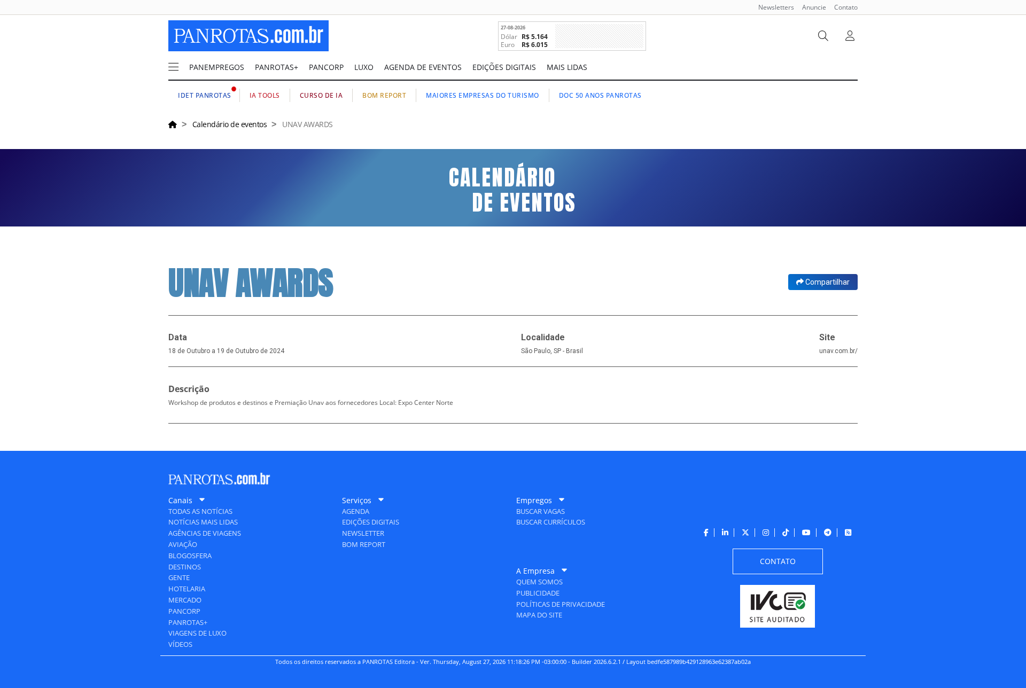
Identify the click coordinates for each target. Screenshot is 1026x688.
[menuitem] (772, 7)
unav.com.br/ (838, 351)
